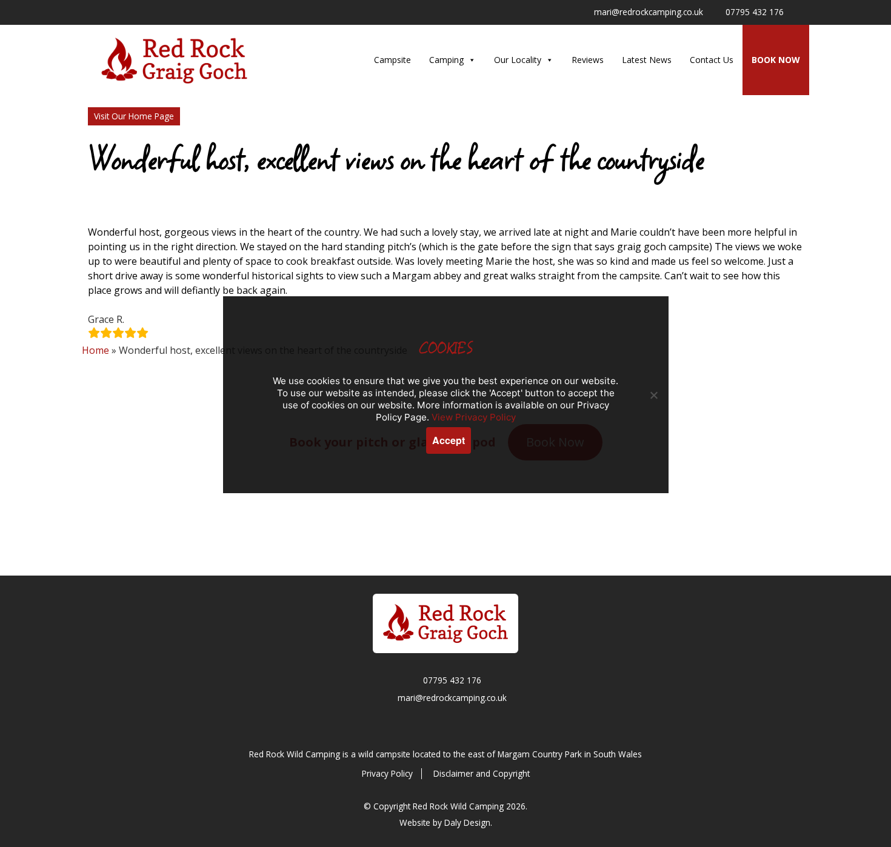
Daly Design (467, 822)
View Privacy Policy (474, 417)
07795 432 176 (452, 680)
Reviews (588, 59)
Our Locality (517, 59)
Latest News (647, 59)
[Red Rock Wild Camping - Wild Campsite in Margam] (445, 623)
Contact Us (711, 59)
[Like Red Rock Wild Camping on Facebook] (800, 12)
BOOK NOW (776, 59)
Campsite (392, 59)
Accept (448, 440)
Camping (446, 59)
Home (95, 350)
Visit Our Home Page (134, 116)
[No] (653, 395)
